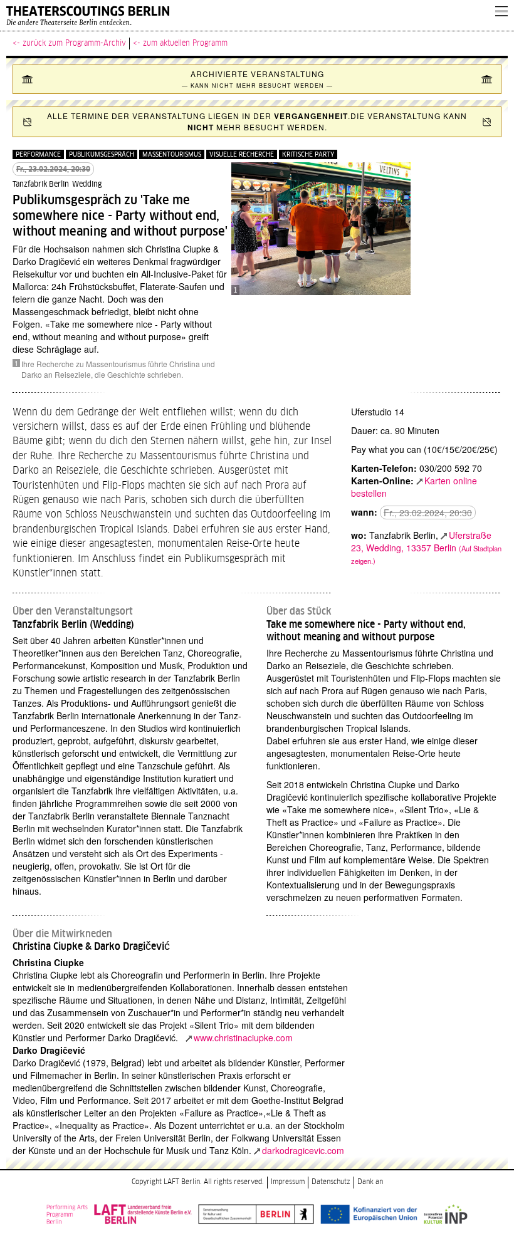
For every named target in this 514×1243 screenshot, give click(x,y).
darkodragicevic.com (303, 1150)
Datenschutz (331, 1182)
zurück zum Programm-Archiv (74, 43)
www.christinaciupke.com (243, 1037)
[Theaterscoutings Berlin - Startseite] (244, 15)
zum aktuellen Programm (185, 43)
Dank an (370, 1182)
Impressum (288, 1182)
